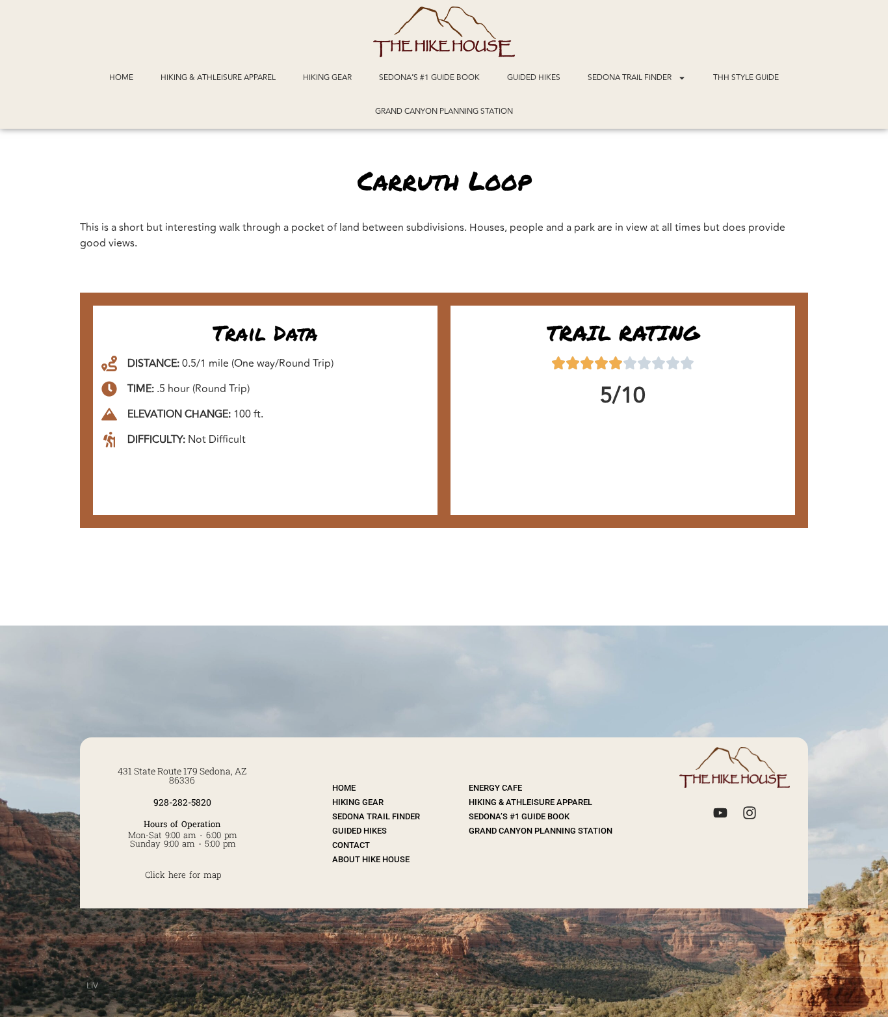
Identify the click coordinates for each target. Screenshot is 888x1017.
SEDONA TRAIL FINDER (630, 78)
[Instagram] (749, 812)
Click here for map (183, 874)
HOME (121, 78)
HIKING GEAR (327, 78)
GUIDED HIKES (533, 78)
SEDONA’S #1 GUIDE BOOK (429, 78)
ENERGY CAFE (495, 788)
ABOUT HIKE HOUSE (371, 859)
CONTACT (351, 845)
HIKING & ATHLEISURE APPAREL (218, 78)
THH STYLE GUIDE (746, 78)
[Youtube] (720, 812)
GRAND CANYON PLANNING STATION (444, 111)
